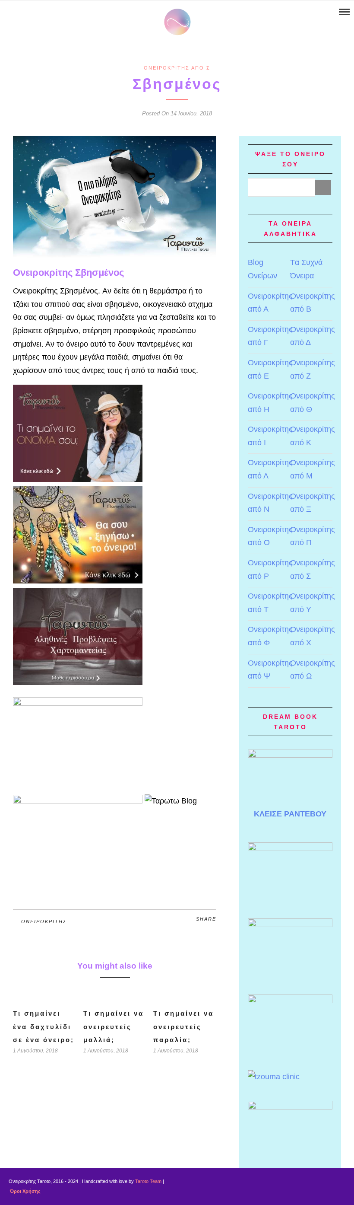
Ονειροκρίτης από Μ (312, 469)
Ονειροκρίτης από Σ (177, 67)
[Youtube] (18, 12)
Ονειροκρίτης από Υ (312, 603)
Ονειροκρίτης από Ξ (312, 503)
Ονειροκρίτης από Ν (270, 503)
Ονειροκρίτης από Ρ (270, 569)
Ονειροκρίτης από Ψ (270, 670)
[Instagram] (40, 12)
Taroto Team (148, 1181)
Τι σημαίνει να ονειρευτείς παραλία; (183, 1026)
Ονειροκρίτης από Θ (312, 403)
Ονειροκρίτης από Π (312, 536)
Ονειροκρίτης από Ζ (312, 369)
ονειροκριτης (44, 921)
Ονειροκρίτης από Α (270, 303)
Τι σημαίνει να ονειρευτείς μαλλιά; (113, 1026)
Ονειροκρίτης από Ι (270, 436)
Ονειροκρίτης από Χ (312, 636)
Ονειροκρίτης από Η (270, 403)
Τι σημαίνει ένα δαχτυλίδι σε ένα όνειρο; (43, 1026)
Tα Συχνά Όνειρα (306, 269)
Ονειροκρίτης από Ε (270, 369)
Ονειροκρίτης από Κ (312, 436)
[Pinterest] (29, 12)
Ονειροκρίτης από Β (312, 303)
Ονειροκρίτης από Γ (270, 336)
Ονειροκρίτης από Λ (270, 469)
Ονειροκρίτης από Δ (312, 336)
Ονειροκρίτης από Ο (270, 536)
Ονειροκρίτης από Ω (312, 670)
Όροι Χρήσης (25, 1191)
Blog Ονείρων (262, 269)
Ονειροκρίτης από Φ (270, 636)
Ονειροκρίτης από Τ (270, 603)
